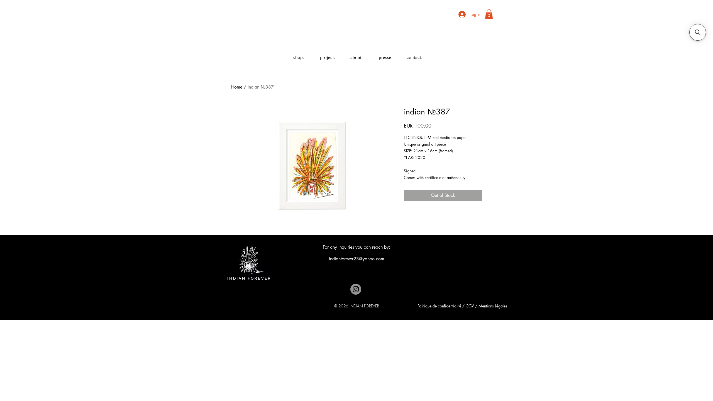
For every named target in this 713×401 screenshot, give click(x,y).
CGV (470, 306)
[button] (489, 14)
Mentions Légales (492, 306)
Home (236, 87)
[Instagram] (355, 289)
